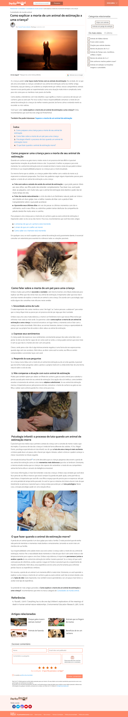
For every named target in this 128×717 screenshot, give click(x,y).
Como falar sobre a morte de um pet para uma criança (37, 136)
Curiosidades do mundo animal (34, 9)
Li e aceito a (23, 675)
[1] (32, 459)
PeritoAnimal (13, 9)
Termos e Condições (57, 714)
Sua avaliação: (36, 671)
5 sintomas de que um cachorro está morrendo (32, 224)
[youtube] (26, 706)
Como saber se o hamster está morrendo (30, 230)
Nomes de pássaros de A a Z (99, 48)
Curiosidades (21, 9)
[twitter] (18, 706)
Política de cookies (84, 714)
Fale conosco (47, 714)
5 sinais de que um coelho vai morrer (28, 227)
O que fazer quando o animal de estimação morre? (36, 145)
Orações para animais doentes (100, 45)
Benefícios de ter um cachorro (74, 632)
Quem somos (38, 714)
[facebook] (14, 706)
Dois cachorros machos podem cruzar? (103, 61)
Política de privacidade (71, 714)
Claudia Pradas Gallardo (24, 27)
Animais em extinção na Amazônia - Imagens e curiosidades (102, 66)
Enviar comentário (74, 676)
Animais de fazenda (36, 630)
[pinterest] (30, 706)
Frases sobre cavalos (97, 42)
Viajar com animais (102, 22)
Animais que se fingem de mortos (75, 620)
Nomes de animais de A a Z (99, 58)
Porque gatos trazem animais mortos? (36, 620)
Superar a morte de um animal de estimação (53, 118)
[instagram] (22, 706)
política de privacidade (26, 675)
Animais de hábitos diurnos (99, 38)
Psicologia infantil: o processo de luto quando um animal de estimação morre (38, 141)
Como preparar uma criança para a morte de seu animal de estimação (38, 132)
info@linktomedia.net (62, 686)
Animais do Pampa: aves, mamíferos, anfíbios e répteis (102, 53)
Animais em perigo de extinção (102, 26)
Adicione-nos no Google (76, 75)
